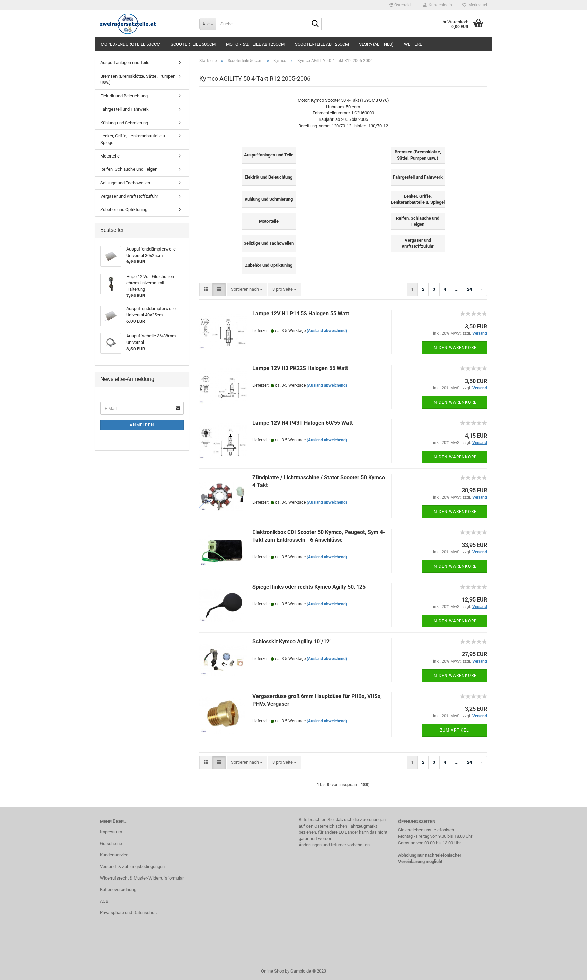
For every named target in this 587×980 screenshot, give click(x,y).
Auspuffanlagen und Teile (124, 62)
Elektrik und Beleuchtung (124, 95)
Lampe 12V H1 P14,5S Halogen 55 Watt (300, 313)
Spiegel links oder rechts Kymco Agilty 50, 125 (309, 587)
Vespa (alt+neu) (376, 44)
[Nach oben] (568, 970)
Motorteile (110, 156)
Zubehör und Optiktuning (123, 209)
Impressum (111, 831)
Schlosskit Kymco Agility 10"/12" (291, 641)
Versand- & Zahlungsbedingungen (132, 866)
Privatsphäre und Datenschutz (129, 912)
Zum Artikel (454, 730)
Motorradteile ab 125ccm (255, 44)
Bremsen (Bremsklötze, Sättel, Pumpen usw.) (137, 79)
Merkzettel (476, 5)
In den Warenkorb (454, 347)
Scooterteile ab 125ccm (322, 44)
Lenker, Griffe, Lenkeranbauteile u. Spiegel (133, 139)
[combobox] (247, 289)
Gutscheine (111, 843)
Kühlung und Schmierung (124, 122)
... (457, 289)
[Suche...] (315, 24)
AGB (104, 901)
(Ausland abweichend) (327, 330)
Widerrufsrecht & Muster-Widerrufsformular (142, 878)
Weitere (413, 44)
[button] (401, 5)
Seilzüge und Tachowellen (125, 182)
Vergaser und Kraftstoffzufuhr (129, 196)
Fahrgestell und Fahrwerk (124, 109)
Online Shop (272, 971)
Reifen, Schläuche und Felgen (128, 169)
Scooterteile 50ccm (193, 44)
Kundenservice (114, 854)
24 (469, 289)
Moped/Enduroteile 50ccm (130, 44)
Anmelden (142, 425)
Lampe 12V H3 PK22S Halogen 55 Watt (300, 368)
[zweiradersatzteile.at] (144, 23)
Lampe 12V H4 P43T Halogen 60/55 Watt (302, 423)
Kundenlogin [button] (439, 5)
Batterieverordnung (118, 889)
